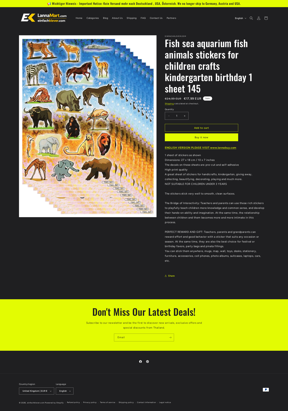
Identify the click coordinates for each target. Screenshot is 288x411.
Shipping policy (126, 402)
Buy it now (201, 137)
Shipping (169, 103)
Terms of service (107, 402)
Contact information (146, 402)
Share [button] (171, 275)
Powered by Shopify (54, 403)
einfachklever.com (35, 403)
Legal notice (165, 402)
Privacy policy (90, 402)
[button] (251, 18)
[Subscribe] (170, 337)
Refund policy (73, 402)
